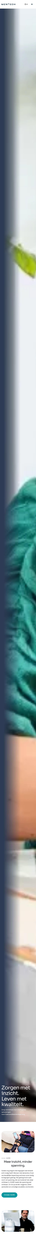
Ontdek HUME (9, 1195)
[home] (8, 4)
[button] (26, 4)
